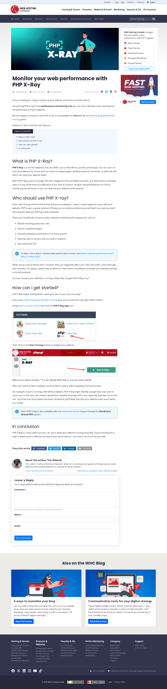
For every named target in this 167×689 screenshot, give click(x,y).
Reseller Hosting (49, 300)
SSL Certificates (67, 645)
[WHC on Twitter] (19, 671)
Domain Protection (68, 653)
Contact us (114, 658)
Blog (122, 2)
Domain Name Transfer (45, 651)
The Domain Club (42, 656)
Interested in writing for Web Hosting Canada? (97, 471)
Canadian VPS (16, 648)
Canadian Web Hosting (20, 645)
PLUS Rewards (91, 653)
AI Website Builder (43, 658)
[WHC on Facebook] (14, 671)
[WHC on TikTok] (40, 671)
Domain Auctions (42, 653)
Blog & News (115, 645)
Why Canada (115, 655)
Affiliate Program (92, 650)
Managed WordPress (19, 655)
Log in (152, 2)
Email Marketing (91, 648)
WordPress (27, 19)
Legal (110, 682)
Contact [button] (130, 2)
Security (63, 19)
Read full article (24, 621)
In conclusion (24, 148)
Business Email (41, 661)
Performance (51, 19)
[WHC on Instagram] (30, 671)
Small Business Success (80, 19)
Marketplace (90, 655)
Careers (113, 660)
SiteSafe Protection (68, 648)
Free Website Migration (20, 660)
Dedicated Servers (71, 411)
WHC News (99, 19)
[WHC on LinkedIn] (25, 671)
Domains (39, 19)
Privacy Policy (120, 682)
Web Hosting (96, 115)
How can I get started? (28, 144)
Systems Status (141, 648)
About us (140, 2)
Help (117, 2)
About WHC (114, 648)
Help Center (139, 645)
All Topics (15, 19)
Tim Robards (21, 92)
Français (107, 2)
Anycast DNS (16, 658)
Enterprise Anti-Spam (69, 650)
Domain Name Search (44, 648)
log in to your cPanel (29, 305)
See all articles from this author (39, 471)
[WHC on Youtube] (35, 671)
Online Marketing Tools (94, 645)
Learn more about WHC (139, 68)
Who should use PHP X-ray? (30, 140)
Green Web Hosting (117, 653)
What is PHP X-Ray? (27, 137)
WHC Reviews (115, 650)
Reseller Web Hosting (19, 650)
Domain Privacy (67, 655)
